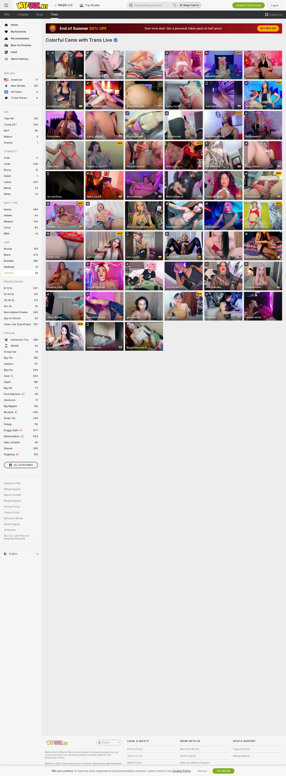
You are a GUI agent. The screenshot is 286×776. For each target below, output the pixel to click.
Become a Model (13, 518)
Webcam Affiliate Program (194, 762)
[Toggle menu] (6, 5)
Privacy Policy (12, 506)
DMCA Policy (134, 762)
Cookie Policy (181, 770)
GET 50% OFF (268, 28)
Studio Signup (12, 524)
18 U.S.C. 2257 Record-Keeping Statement (17, 537)
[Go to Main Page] (31, 5)
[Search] (174, 5)
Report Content (12, 495)
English (106, 742)
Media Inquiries (12, 500)
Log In (274, 5)
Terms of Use (11, 512)
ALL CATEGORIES (23, 465)
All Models (10, 530)
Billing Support (12, 489)
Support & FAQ (12, 483)
